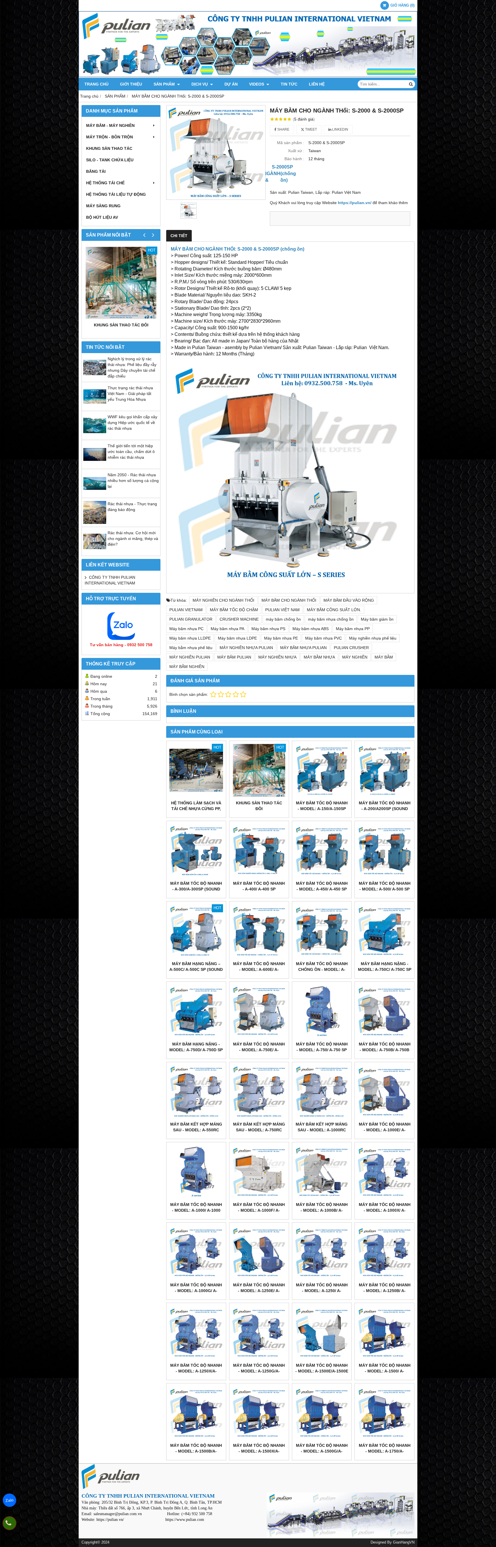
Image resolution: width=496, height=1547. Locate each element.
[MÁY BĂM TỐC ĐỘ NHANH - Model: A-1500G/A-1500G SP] (322, 1413)
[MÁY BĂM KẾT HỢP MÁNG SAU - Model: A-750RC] (259, 1092)
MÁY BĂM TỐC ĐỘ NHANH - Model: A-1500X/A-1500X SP (259, 1451)
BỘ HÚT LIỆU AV (102, 217)
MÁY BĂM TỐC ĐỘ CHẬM (234, 609)
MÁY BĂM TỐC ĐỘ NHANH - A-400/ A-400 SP (259, 886)
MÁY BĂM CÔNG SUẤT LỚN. (334, 609)
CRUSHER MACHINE (239, 619)
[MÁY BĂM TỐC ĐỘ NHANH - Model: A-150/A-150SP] (322, 770)
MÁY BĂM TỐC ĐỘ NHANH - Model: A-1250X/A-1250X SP (196, 1371)
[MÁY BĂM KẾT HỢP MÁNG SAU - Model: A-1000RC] (322, 1092)
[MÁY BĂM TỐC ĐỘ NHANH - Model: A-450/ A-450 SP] (322, 851)
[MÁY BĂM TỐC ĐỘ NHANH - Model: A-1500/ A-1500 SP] (384, 1333)
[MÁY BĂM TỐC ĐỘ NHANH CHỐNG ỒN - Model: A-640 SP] (322, 931)
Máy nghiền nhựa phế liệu (372, 638)
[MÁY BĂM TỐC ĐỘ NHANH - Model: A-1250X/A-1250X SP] (196, 1333)
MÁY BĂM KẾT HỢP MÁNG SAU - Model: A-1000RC (322, 1127)
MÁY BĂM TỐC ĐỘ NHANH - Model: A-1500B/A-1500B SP (196, 1451)
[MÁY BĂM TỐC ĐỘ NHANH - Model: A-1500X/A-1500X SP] (259, 1413)
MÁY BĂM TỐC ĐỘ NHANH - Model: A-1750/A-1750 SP (384, 1451)
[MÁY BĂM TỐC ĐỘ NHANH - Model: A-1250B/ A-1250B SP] (384, 1252)
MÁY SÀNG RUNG (103, 206)
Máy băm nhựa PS (268, 628)
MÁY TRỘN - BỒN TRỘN (109, 137)
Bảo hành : (294, 158)
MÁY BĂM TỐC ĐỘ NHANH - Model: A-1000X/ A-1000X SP (384, 1210)
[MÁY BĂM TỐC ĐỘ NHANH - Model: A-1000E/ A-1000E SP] (384, 1092)
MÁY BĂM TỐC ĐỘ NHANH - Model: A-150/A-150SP (322, 806)
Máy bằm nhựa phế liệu (190, 647)
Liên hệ (317, 84)
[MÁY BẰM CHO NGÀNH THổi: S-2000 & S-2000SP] (215, 152)
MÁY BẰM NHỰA (319, 657)
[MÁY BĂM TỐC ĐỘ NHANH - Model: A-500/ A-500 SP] (384, 851)
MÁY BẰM (384, 657)
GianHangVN (403, 1542)
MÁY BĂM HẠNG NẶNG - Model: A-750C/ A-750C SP (384, 966)
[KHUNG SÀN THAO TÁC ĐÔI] (121, 283)
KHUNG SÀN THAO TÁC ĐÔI (121, 325)
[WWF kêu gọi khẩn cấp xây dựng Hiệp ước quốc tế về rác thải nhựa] (94, 435)
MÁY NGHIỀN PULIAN (189, 657)
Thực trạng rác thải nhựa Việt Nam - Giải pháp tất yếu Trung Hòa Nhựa (130, 394)
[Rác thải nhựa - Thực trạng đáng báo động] (94, 522)
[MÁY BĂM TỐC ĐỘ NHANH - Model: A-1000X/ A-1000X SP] (384, 1172)
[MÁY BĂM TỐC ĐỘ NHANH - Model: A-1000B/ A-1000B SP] (322, 1172)
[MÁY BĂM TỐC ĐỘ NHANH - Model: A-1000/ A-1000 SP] (196, 1172)
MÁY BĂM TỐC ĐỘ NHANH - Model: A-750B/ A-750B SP (384, 1050)
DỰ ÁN (231, 84)
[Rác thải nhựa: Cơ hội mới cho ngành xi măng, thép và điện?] (94, 551)
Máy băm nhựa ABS (310, 628)
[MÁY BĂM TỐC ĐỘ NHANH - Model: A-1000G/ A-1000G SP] (196, 1252)
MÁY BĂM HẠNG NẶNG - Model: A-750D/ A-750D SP (196, 1047)
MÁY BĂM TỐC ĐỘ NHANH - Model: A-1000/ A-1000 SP (196, 1210)
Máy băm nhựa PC (186, 628)
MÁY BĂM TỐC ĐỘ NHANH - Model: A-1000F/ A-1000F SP (259, 1210)
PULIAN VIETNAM (186, 609)
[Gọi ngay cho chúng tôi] (9, 1523)
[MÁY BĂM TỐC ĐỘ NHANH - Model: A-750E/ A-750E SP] (259, 1011)
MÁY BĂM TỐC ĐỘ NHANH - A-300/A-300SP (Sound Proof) (196, 889)
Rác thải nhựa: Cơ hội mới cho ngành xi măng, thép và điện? (133, 538)
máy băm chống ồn (283, 619)
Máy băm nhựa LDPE (237, 638)
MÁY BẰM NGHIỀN (186, 666)
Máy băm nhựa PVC (323, 638)
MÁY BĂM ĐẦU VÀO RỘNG (348, 600)
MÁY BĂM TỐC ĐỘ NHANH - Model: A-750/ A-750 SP (322, 1047)
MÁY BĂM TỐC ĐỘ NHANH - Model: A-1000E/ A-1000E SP (384, 1130)
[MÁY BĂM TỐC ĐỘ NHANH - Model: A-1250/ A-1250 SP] (322, 1252)
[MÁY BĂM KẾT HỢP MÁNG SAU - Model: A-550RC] (196, 1092)
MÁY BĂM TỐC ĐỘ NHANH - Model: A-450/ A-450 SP (322, 886)
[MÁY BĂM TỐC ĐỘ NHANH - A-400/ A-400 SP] (259, 851)
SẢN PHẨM (165, 84)
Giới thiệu (131, 84)
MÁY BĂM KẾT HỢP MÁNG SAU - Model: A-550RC (196, 1127)
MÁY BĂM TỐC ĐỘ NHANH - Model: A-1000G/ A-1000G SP (196, 1291)
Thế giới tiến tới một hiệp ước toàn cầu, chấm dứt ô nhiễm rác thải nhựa (131, 452)
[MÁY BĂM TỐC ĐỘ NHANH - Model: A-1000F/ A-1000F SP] (259, 1172)
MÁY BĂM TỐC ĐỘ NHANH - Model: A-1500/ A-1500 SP (384, 1371)
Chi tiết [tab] (178, 235)
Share (282, 129)
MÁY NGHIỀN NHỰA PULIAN (246, 647)
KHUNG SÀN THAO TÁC (109, 148)
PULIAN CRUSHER (351, 647)
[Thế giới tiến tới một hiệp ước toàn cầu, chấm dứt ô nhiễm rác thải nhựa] (94, 464)
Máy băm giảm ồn (377, 619)
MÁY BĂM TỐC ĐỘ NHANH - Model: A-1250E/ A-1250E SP (259, 1291)
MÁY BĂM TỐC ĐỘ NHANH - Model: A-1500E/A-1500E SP (321, 1371)
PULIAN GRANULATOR (190, 619)
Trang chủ (96, 84)
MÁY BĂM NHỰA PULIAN (303, 647)
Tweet (310, 129)
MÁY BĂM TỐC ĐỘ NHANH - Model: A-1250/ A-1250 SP (322, 1291)
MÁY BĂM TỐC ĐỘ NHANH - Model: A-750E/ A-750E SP (259, 1050)
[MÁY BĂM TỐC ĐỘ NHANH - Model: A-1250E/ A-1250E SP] (259, 1252)
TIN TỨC (289, 84)
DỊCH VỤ (200, 84)
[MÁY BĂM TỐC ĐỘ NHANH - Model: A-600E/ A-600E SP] (259, 931)
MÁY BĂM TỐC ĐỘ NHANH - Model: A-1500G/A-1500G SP (322, 1451)
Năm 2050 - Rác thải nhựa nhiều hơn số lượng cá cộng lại (133, 481)
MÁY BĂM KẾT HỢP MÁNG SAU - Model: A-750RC (259, 1127)
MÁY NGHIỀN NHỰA (277, 657)
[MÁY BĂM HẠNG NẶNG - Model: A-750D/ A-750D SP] (196, 1011)
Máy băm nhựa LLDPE (190, 638)
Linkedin (339, 129)
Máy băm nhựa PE (281, 638)
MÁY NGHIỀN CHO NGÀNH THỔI (223, 600)
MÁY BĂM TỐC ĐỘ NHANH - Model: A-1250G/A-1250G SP (259, 1371)
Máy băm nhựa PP (353, 628)
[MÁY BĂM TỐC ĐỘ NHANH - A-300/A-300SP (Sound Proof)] (196, 851)
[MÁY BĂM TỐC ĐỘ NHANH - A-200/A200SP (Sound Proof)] (384, 770)
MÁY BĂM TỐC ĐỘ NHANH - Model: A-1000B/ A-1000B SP (322, 1210)
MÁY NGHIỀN (354, 657)
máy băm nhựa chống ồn (331, 619)
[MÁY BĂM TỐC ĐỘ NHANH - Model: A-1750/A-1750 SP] (384, 1413)
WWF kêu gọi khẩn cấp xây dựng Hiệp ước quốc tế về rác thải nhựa (132, 423)
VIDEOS (257, 84)
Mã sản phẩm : (290, 142)
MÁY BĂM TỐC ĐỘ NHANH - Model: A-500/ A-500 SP (384, 886)
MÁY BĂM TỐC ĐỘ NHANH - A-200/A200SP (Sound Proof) (384, 809)
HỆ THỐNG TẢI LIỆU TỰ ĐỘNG (116, 194)
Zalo (9, 1500)
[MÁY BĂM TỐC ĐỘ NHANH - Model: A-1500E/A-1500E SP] (322, 1333)
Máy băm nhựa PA (227, 628)
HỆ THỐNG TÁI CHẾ (105, 183)
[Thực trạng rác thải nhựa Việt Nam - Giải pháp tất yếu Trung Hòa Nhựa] (94, 406)
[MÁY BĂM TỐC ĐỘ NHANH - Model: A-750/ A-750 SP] (322, 1011)
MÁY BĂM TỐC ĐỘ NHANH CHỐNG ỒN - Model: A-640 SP (322, 969)
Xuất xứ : (296, 150)
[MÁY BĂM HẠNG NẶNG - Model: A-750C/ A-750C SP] (384, 931)
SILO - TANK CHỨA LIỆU (109, 160)
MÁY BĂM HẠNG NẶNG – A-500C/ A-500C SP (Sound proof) (196, 969)
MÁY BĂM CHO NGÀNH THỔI (288, 600)
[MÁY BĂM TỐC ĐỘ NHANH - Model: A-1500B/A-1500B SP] (196, 1413)
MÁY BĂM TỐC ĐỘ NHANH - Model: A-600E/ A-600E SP (259, 969)
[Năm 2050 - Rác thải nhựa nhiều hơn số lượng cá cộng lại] (94, 493)
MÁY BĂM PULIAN (234, 657)
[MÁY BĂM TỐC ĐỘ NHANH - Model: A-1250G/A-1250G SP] (259, 1333)
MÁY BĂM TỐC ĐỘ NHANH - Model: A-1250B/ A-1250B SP (384, 1291)
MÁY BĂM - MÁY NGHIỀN (110, 125)
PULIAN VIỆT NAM (282, 609)
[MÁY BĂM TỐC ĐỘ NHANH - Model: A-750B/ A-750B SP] (384, 1011)
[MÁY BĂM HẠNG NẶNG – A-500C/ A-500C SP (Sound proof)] (196, 931)
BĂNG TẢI (96, 171)
